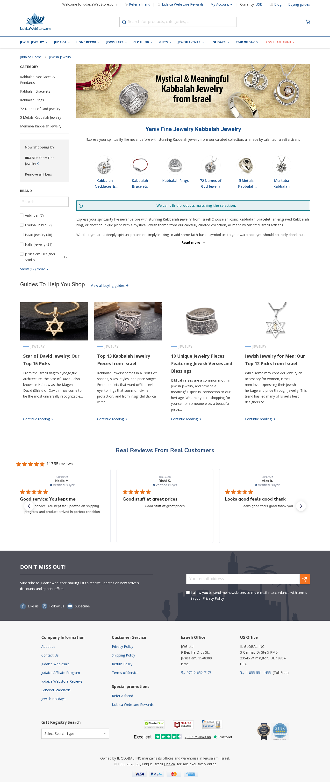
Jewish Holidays (53, 698)
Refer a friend (139, 4)
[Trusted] (154, 724)
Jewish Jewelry (32, 42)
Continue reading (37, 419)
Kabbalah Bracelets (35, 91)
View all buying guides (108, 285)
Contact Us (50, 655)
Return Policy (122, 664)
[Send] (305, 579)
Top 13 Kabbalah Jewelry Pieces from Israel (123, 359)
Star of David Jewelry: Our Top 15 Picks (51, 359)
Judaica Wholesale (55, 664)
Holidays (217, 42)
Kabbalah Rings (32, 100)
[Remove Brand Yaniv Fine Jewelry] (37, 163)
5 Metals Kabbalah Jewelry (40, 117)
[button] (29, 506)
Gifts (163, 42)
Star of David (247, 42)
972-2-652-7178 (199, 672)
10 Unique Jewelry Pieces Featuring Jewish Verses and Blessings (201, 363)
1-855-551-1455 (258, 672)
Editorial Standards (56, 690)
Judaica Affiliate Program (60, 672)
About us (48, 646)
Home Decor (86, 42)
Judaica (60, 42)
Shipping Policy (123, 655)
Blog (277, 4)
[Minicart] (308, 22)
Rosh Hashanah (278, 42)
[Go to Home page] (35, 21)
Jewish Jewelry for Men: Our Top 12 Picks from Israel (275, 359)
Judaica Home (31, 57)
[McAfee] (183, 724)
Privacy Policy (213, 598)
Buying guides (299, 4)
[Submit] (124, 22)
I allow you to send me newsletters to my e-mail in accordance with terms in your (249, 595)
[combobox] (178, 22)
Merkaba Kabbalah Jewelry (40, 126)
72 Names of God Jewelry (40, 108)
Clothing (141, 42)
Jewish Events (189, 42)
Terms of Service (125, 672)
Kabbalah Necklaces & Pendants (37, 79)
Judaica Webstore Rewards (183, 4)
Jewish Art (114, 42)
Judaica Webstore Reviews (61, 681)
